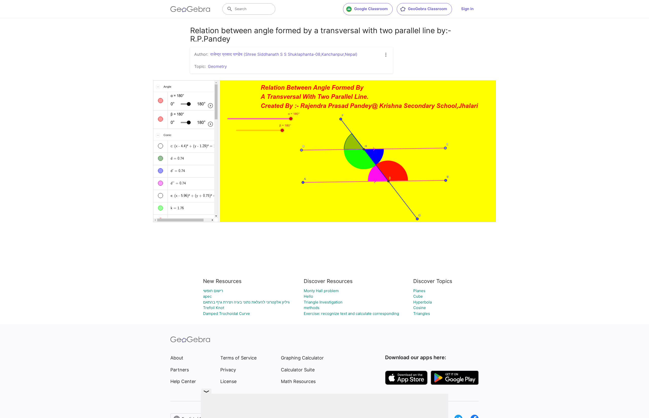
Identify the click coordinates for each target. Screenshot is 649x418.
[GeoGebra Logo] (190, 9)
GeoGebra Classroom (427, 8)
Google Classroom (371, 8)
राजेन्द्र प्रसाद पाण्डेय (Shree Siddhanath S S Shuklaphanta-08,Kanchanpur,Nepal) (283, 54)
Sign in (467, 8)
